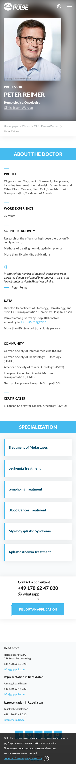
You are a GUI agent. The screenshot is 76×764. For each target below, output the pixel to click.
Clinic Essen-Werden (18, 107)
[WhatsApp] (59, 6)
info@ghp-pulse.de (14, 669)
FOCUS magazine (33, 322)
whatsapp (31, 594)
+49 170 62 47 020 (38, 588)
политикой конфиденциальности (23, 758)
